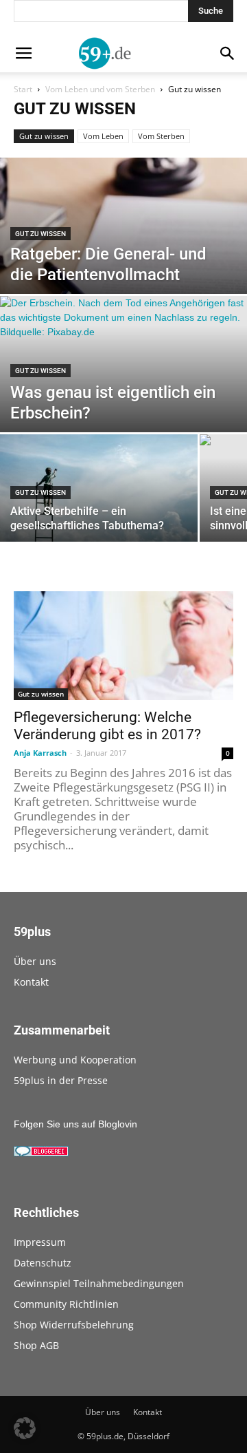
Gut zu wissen (44, 136)
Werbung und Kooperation (75, 1059)
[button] (24, 1428)
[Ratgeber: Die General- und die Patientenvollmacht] (123, 284)
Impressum (40, 1242)
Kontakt (31, 981)
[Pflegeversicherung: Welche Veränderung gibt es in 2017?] (123, 645)
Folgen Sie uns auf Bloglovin (75, 1123)
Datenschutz (42, 1262)
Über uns (35, 961)
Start (23, 89)
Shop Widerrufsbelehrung (74, 1324)
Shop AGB (36, 1345)
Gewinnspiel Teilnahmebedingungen (99, 1283)
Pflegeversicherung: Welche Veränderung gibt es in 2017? (107, 726)
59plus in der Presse (61, 1080)
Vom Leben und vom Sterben (100, 89)
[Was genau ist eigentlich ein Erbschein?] (123, 372)
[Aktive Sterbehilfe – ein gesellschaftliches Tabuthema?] (99, 495)
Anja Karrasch (40, 752)
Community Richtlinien (66, 1304)
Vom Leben (103, 136)
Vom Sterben (161, 136)
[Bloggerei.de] (41, 1152)
